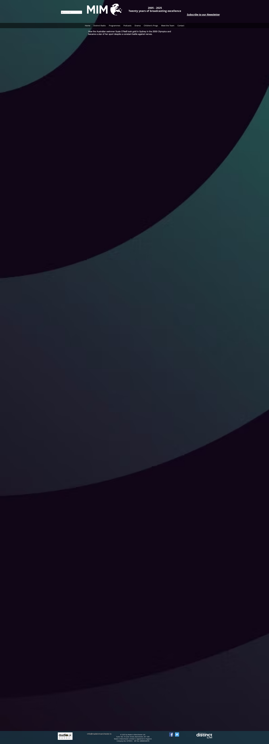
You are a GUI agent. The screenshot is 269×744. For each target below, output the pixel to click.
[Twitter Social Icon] (177, 734)
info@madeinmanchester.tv (99, 734)
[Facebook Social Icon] (171, 734)
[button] (127, 25)
